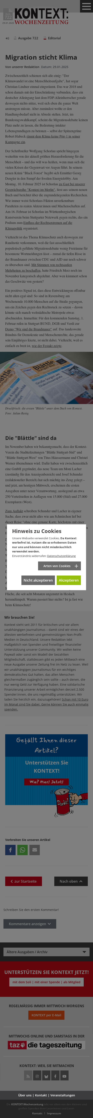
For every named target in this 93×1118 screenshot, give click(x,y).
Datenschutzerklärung (61, 556)
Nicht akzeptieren (38, 580)
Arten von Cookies (57, 566)
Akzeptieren (69, 580)
